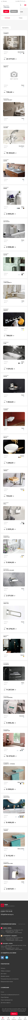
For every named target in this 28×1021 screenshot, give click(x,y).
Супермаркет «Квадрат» (10, 935)
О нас (2, 992)
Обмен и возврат (5, 971)
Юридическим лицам (7, 981)
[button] (25, 1018)
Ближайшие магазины (8, 924)
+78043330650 (10, 940)
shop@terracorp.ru (7, 914)
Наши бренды (5, 997)
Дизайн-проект (5, 976)
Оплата (3, 968)
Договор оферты (5, 1002)
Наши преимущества (7, 1000)
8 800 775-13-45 (6, 911)
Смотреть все (21, 924)
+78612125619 (10, 932)
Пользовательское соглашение (10, 979)
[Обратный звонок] (26, 1)
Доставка (3, 973)
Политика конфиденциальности (10, 994)
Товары (20, 18)
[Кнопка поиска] (20, 5)
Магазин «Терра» (8, 943)
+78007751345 (18, 932)
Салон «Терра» (7, 928)
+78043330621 (10, 949)
